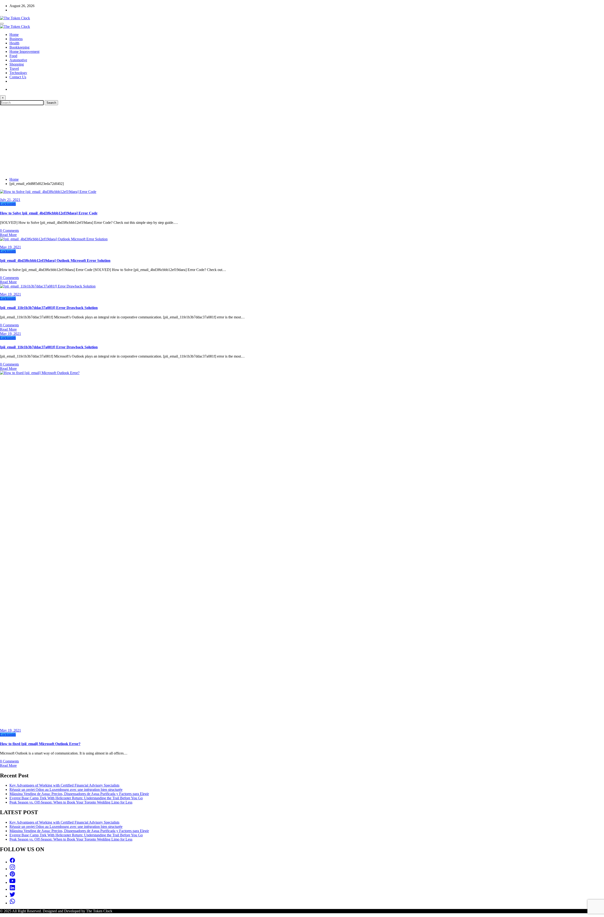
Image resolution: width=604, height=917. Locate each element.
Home (14, 35)
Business (16, 39)
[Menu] (2, 23)
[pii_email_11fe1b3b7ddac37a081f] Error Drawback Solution (49, 308)
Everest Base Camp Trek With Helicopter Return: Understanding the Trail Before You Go (76, 798)
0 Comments (9, 231)
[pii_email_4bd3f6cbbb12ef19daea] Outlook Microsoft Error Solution (55, 260)
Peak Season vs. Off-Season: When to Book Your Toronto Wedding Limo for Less (70, 802)
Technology (18, 73)
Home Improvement (24, 52)
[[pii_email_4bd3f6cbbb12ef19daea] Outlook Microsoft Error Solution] (54, 239)
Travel (14, 69)
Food (13, 56)
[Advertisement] (302, 141)
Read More (8, 235)
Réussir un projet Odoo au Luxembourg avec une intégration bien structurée (65, 790)
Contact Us (17, 77)
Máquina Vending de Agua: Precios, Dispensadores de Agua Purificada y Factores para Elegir (79, 794)
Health (14, 43)
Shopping (16, 64)
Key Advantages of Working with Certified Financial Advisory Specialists (64, 785)
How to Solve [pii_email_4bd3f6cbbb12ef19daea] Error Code (48, 213)
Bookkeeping (19, 47)
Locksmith (8, 204)
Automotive (18, 60)
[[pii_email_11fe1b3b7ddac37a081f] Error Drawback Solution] (48, 286)
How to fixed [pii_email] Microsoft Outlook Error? (40, 744)
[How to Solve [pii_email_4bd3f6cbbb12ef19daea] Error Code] (48, 192)
